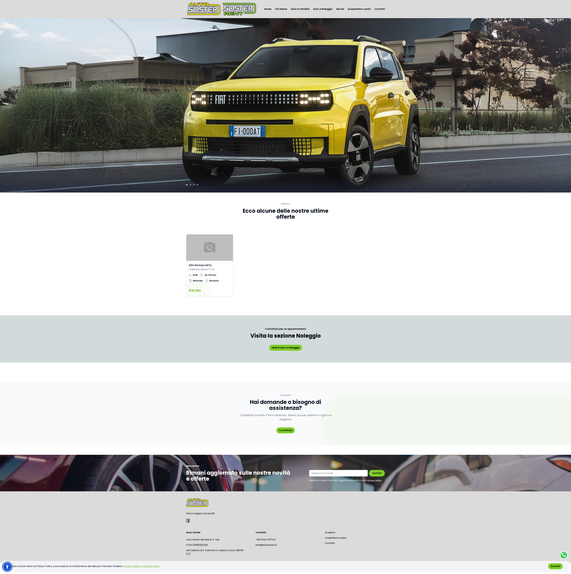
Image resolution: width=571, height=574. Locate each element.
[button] (7, 566)
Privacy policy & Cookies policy (142, 566)
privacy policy (374, 480)
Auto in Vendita (300, 9)
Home (267, 9)
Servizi (340, 9)
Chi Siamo (281, 9)
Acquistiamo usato (359, 9)
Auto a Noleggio (322, 9)
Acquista (330, 532)
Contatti (379, 9)
